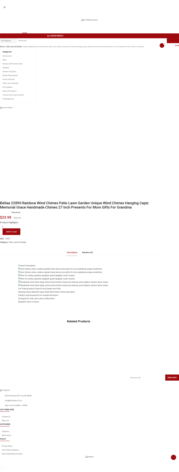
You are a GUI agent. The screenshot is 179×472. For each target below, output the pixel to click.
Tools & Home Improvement (13, 95)
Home (2, 47)
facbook (136, 393)
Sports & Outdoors (10, 91)
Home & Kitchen (9, 79)
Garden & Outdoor (9, 72)
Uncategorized (8, 99)
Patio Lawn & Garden (14, 47)
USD (5, 13)
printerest (174, 393)
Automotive (7, 56)
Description (72, 252)
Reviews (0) (87, 252)
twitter (148, 393)
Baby (4, 60)
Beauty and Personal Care (13, 64)
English (9, 8)
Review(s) (15, 212)
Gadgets (6, 68)
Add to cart (11, 232)
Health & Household (10, 75)
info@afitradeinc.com (13, 401)
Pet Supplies (7, 87)
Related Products (78, 321)
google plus (160, 393)
